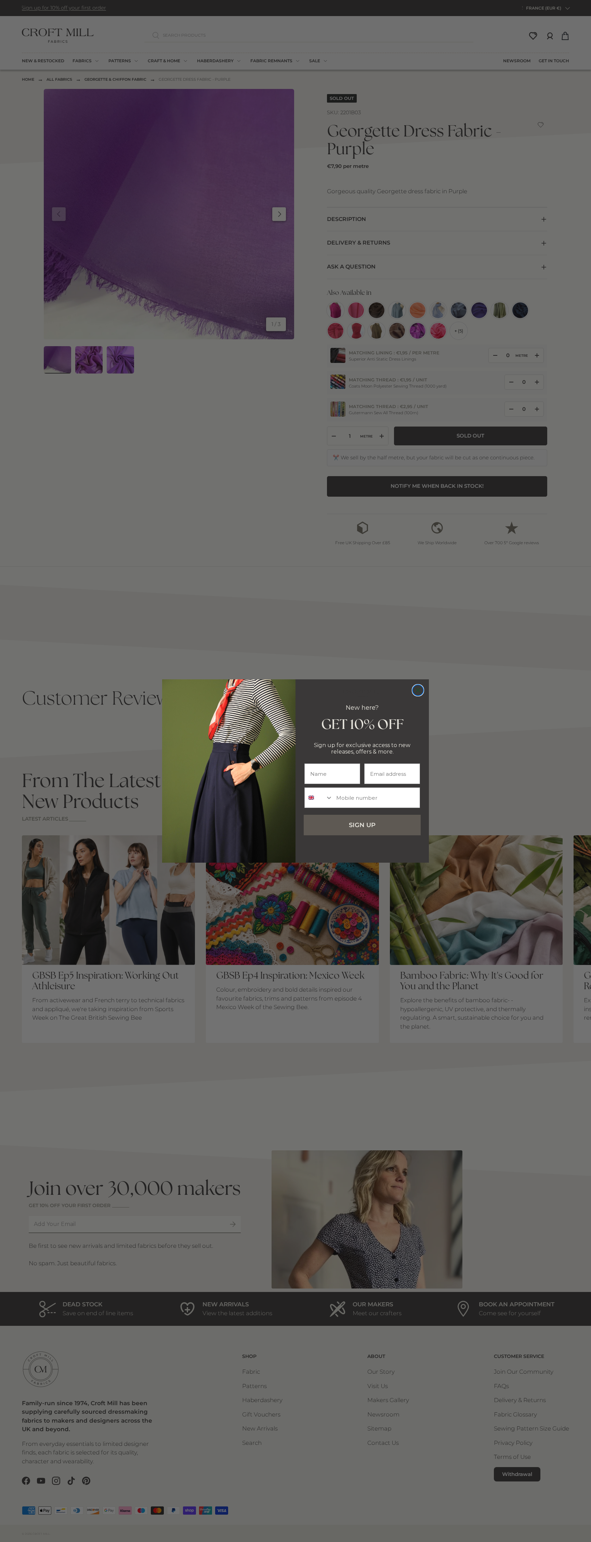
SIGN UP (362, 825)
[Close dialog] (417, 690)
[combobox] (319, 798)
